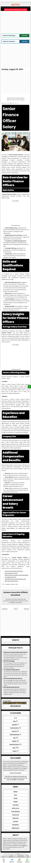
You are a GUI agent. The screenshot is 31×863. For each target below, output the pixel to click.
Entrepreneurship (14, 734)
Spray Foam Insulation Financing (14, 571)
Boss (15, 795)
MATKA (18, 854)
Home (15, 608)
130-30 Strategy (9, 661)
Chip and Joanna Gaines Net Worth (16, 652)
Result (15, 798)
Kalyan (15, 801)
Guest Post (15, 815)
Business (14, 724)
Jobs (14, 738)
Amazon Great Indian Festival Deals (15, 9)
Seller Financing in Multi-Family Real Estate (16, 575)
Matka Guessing (21, 856)
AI (14, 718)
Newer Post (4, 608)
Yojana (14, 751)
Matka (15, 791)
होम (4, 862)
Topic (16, 584)
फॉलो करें (12, 862)
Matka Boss (11, 856)
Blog (14, 721)
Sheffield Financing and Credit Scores (15, 579)
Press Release (15, 811)
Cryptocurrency (14, 728)
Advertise (16, 818)
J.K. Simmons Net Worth (12, 670)
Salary (12, 584)
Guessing (15, 805)
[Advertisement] (15, 22)
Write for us (15, 808)
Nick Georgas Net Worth (11, 581)
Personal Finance (14, 744)
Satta (28, 856)
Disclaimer (15, 825)
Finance (8, 584)
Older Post (26, 608)
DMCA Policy (15, 828)
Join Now (24, 36)
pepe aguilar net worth (11, 573)
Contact (15, 821)
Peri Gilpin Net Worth (10, 577)
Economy (14, 731)
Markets (14, 741)
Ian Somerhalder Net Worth (13, 678)
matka (23, 845)
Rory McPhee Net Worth (11, 687)
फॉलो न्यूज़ (19, 862)
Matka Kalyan (21, 855)
